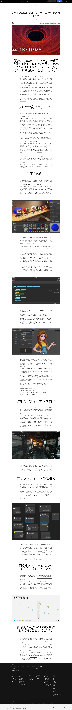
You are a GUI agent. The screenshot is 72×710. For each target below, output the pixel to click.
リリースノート (23, 101)
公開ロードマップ (36, 237)
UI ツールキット (39, 646)
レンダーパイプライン (31, 646)
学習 (21, 1)
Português (27, 666)
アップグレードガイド (40, 588)
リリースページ (45, 76)
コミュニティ (17, 1)
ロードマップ (37, 90)
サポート (24, 1)
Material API (43, 158)
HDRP (37, 254)
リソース (13, 1)
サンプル (40, 364)
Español (33, 666)
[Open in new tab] (17, 679)
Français (23, 666)
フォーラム (48, 127)
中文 (30, 666)
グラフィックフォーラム (28, 186)
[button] (51, 1)
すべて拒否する (49, 706)
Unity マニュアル (42, 575)
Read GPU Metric (38, 550)
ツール (28, 166)
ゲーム (6, 1)
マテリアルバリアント (26, 239)
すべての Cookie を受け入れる (59, 706)
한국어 (41, 666)
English (12, 666)
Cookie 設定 (42, 706)
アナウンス (40, 644)
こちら (27, 650)
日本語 (19, 666)
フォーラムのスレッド (32, 91)
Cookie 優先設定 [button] (51, 703)
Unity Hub (30, 576)
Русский (37, 666)
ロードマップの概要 (33, 656)
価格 (27, 1)
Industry (9, 1)
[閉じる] (67, 707)
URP (41, 254)
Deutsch (15, 666)
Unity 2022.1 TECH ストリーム (28, 76)
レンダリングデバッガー (41, 468)
